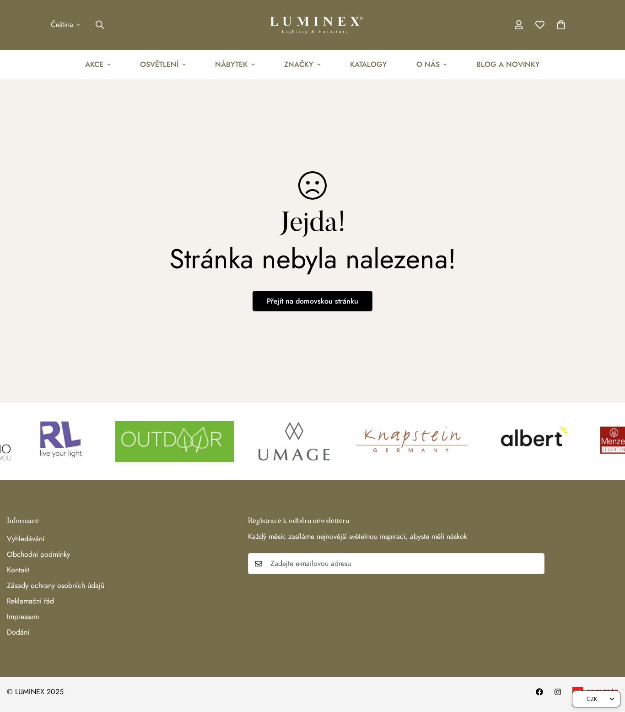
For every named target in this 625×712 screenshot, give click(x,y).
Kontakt (18, 570)
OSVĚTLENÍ (159, 64)
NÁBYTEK (231, 64)
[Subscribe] (534, 563)
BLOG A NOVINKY (508, 64)
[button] (560, 24)
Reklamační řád (30, 601)
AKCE (94, 64)
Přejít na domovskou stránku (312, 301)
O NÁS (428, 64)
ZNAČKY (298, 64)
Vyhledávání (25, 538)
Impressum (23, 616)
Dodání (18, 632)
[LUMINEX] (312, 25)
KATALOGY (368, 64)
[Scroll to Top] (607, 662)
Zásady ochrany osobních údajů (55, 585)
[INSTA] (557, 692)
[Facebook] (539, 692)
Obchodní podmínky (38, 554)
